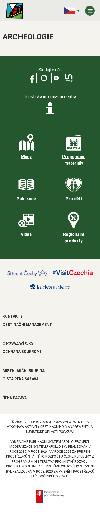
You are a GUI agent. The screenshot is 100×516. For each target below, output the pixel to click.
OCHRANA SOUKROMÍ (22, 352)
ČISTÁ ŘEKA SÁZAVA (20, 379)
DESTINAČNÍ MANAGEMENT (27, 324)
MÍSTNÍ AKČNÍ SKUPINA (24, 371)
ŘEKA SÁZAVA (15, 398)
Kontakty (12, 316)
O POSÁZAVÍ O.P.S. (18, 343)
